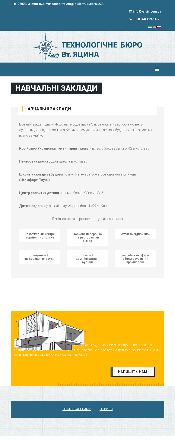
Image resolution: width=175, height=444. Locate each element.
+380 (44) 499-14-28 (147, 19)
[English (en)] (155, 27)
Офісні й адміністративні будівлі (87, 259)
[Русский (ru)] (159, 27)
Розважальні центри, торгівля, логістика (40, 235)
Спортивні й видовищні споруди (39, 257)
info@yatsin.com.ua (147, 11)
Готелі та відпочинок (135, 234)
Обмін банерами (77, 409)
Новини (106, 409)
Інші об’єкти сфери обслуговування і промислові (135, 259)
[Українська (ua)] (150, 27)
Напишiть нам (132, 372)
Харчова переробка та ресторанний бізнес (87, 237)
